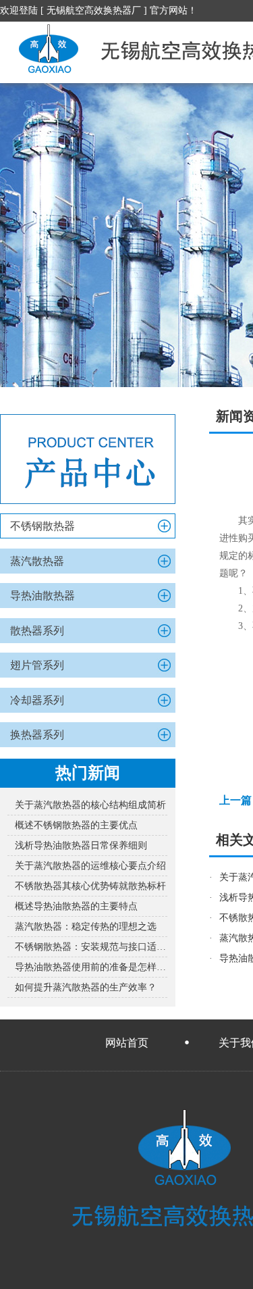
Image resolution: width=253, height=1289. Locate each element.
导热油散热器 (42, 595)
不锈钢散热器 (42, 526)
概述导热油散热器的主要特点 (76, 906)
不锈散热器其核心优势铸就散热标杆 (90, 886)
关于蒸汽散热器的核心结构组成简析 (90, 805)
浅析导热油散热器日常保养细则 (81, 845)
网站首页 (126, 1042)
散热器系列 (37, 630)
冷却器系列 (37, 700)
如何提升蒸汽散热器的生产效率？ (86, 987)
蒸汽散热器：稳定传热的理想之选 (86, 926)
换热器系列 (37, 734)
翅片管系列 (37, 665)
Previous (23, 235)
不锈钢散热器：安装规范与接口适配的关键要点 (91, 947)
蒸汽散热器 (37, 561)
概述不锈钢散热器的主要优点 (76, 825)
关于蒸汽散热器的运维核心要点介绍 (90, 866)
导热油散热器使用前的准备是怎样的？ (91, 967)
